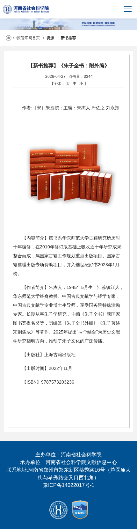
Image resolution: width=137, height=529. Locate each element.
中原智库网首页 (26, 38)
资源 (50, 38)
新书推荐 (68, 38)
